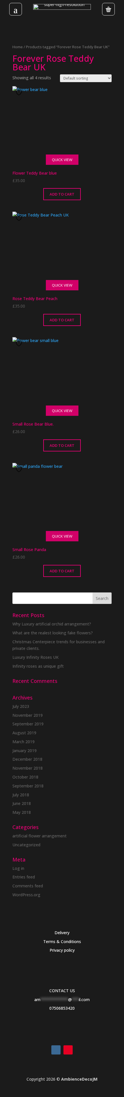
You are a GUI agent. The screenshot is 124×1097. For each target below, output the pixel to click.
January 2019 (24, 750)
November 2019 (27, 715)
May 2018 (21, 812)
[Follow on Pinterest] (68, 1049)
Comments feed (27, 886)
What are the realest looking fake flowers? (52, 633)
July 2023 (20, 706)
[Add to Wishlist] (19, 92)
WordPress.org (26, 894)
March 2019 (23, 741)
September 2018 (28, 786)
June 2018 (21, 803)
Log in (18, 868)
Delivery (62, 932)
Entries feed (23, 877)
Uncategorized (26, 844)
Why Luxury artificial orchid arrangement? (51, 624)
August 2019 (24, 732)
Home (17, 46)
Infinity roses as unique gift (38, 666)
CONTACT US (62, 990)
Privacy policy (62, 950)
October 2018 (25, 777)
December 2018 (27, 759)
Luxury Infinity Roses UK (35, 657)
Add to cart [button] (62, 194)
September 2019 (28, 724)
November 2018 (27, 768)
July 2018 (20, 794)
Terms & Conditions (62, 941)
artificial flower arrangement (39, 836)
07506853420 (62, 1008)
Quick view (62, 159)
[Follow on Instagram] (56, 1049)
